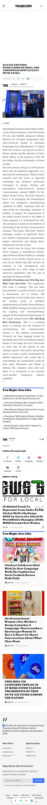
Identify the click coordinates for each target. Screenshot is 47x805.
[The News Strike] (23, 6)
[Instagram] (29, 459)
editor (14, 84)
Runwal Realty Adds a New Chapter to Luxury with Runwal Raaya (22, 427)
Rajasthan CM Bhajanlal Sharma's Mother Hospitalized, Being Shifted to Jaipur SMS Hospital (23, 419)
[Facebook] (40, 439)
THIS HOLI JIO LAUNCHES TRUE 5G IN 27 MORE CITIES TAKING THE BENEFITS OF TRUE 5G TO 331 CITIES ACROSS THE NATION (23, 690)
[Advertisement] (23, 33)
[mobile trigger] (5, 6)
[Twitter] (18, 459)
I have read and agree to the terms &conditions (20, 785)
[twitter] (42, 439)
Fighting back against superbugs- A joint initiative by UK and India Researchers (23, 397)
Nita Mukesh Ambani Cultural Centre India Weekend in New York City (23, 410)
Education (37, 482)
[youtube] (39, 459)
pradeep (12, 438)
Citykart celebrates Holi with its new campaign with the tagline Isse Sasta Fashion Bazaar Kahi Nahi (22, 572)
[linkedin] (7, 469)
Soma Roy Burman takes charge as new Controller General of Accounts (23, 404)
